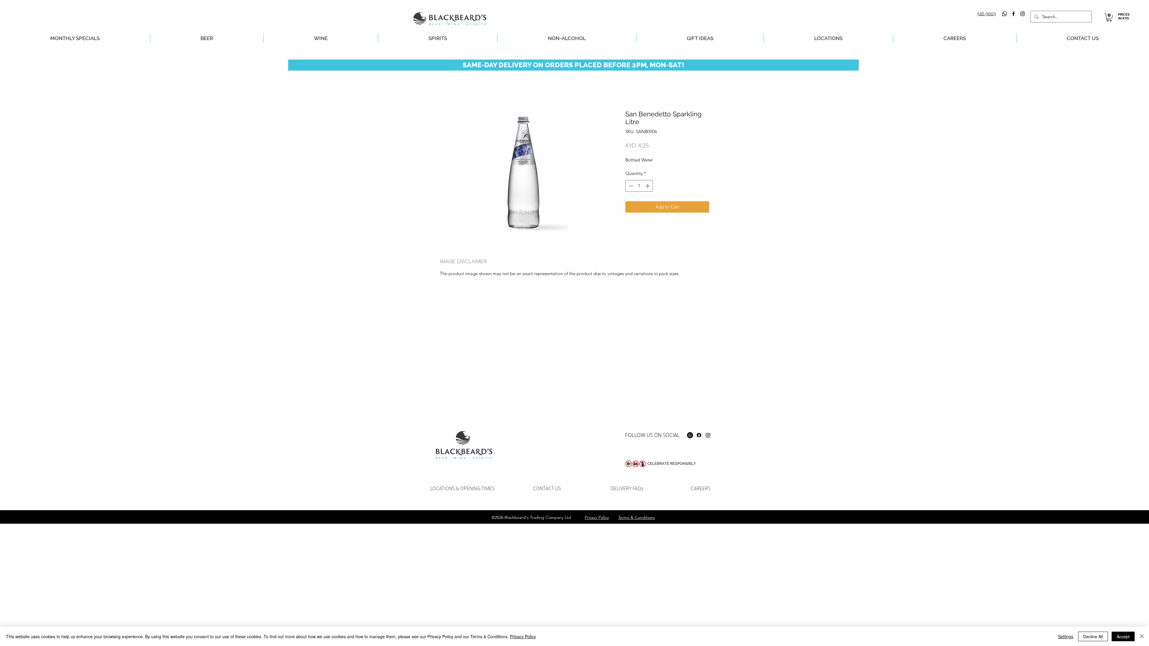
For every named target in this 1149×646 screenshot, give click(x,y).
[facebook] (1013, 14)
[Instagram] (708, 435)
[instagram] (1022, 14)
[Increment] (648, 185)
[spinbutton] (639, 185)
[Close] (1141, 636)
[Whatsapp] (1004, 14)
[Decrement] (630, 185)
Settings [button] (1065, 636)
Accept (1123, 636)
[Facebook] (699, 435)
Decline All (1093, 636)
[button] (1109, 17)
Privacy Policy (523, 636)
